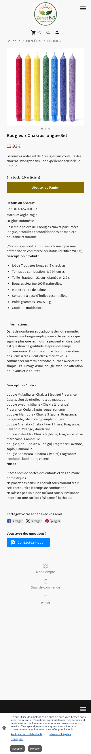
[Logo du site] (45, 14)
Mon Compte (45, 572)
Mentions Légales (60, 734)
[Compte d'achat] (57, 32)
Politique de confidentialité (26, 734)
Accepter (17, 748)
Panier (45, 602)
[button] (28, 542)
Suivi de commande (45, 587)
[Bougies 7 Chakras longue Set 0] (45, 87)
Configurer (17, 739)
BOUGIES (54, 41)
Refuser (35, 748)
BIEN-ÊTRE (34, 41)
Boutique (13, 41)
